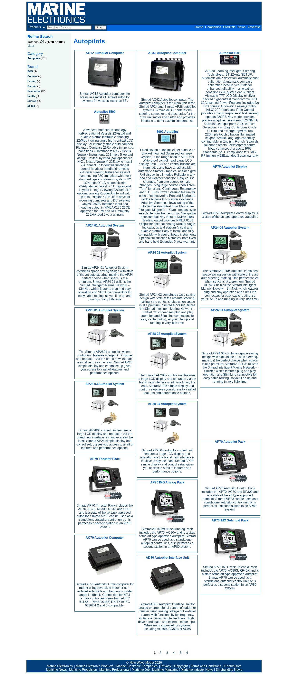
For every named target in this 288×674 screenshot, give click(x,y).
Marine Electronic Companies (137, 666)
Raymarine (33, 91)
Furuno (31, 81)
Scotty (31, 96)
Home (199, 27)
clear (30, 45)
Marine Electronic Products (94, 666)
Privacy (166, 666)
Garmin (31, 86)
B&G (30, 71)
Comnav (32, 76)
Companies (213, 27)
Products (229, 27)
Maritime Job (141, 669)
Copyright (181, 666)
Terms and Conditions (206, 666)
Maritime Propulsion (83, 669)
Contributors (232, 666)
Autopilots (33, 58)
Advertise (254, 27)
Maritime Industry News (197, 669)
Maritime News (56, 669)
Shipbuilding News (229, 669)
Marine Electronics (60, 666)
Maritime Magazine (165, 669)
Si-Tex (31, 105)
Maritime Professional (114, 669)
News (241, 27)
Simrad (31, 100)
